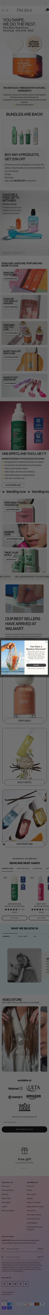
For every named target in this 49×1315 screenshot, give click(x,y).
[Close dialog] (46, 642)
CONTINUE (36, 665)
